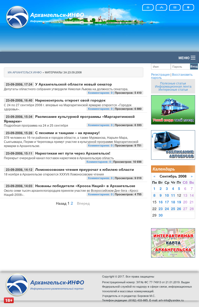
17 (167, 201)
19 (179, 201)
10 (167, 195)
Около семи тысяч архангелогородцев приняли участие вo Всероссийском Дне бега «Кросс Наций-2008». (71, 192)
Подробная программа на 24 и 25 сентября (36, 125)
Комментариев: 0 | (101, 93)
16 (161, 201)
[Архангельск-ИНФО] (45, 16)
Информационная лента (173, 86)
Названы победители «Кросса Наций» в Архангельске (85, 185)
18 (173, 201)
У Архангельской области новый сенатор (73, 84)
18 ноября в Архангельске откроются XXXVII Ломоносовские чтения (54, 174)
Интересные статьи (173, 89)
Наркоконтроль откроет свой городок (70, 100)
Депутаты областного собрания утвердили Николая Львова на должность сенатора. (66, 89)
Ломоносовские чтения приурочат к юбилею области (84, 169)
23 (161, 208)
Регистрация (160, 74)
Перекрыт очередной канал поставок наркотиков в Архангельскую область (59, 158)
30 (161, 215)
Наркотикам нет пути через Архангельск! (72, 153)
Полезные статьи (173, 83)
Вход (194, 66)
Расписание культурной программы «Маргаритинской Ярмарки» (69, 119)
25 (173, 208)
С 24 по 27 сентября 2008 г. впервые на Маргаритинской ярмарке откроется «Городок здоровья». (67, 107)
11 (173, 195)
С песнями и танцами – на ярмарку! (67, 132)
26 (179, 208)
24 (167, 208)
